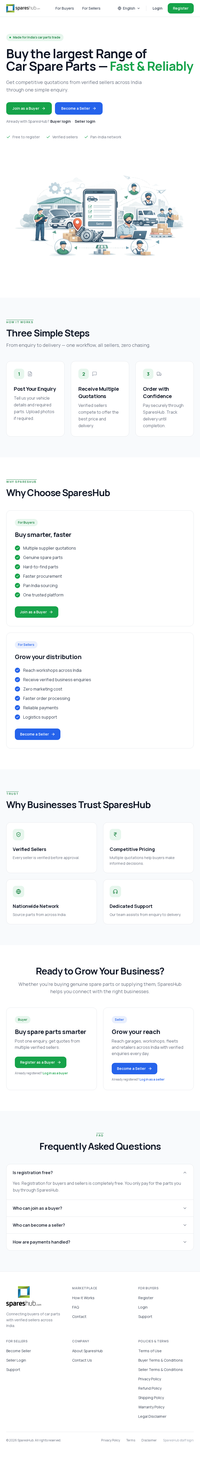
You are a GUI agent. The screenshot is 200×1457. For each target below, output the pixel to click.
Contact (79, 1316)
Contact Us (82, 1360)
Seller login (85, 121)
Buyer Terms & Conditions (160, 1360)
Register (181, 8)
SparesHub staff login (178, 1440)
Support (145, 1316)
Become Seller (18, 1350)
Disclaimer (149, 1440)
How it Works (83, 1297)
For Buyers (64, 8)
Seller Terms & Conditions (160, 1369)
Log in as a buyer (55, 1073)
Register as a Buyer (37, 1062)
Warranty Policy (151, 1406)
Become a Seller (75, 108)
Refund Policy (149, 1388)
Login (157, 8)
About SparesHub (87, 1350)
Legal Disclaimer (152, 1416)
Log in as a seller (152, 1079)
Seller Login (16, 1360)
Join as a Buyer (25, 108)
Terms (130, 1440)
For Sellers (91, 8)
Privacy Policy (149, 1378)
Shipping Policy (151, 1397)
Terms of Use (150, 1350)
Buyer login (60, 121)
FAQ (75, 1307)
